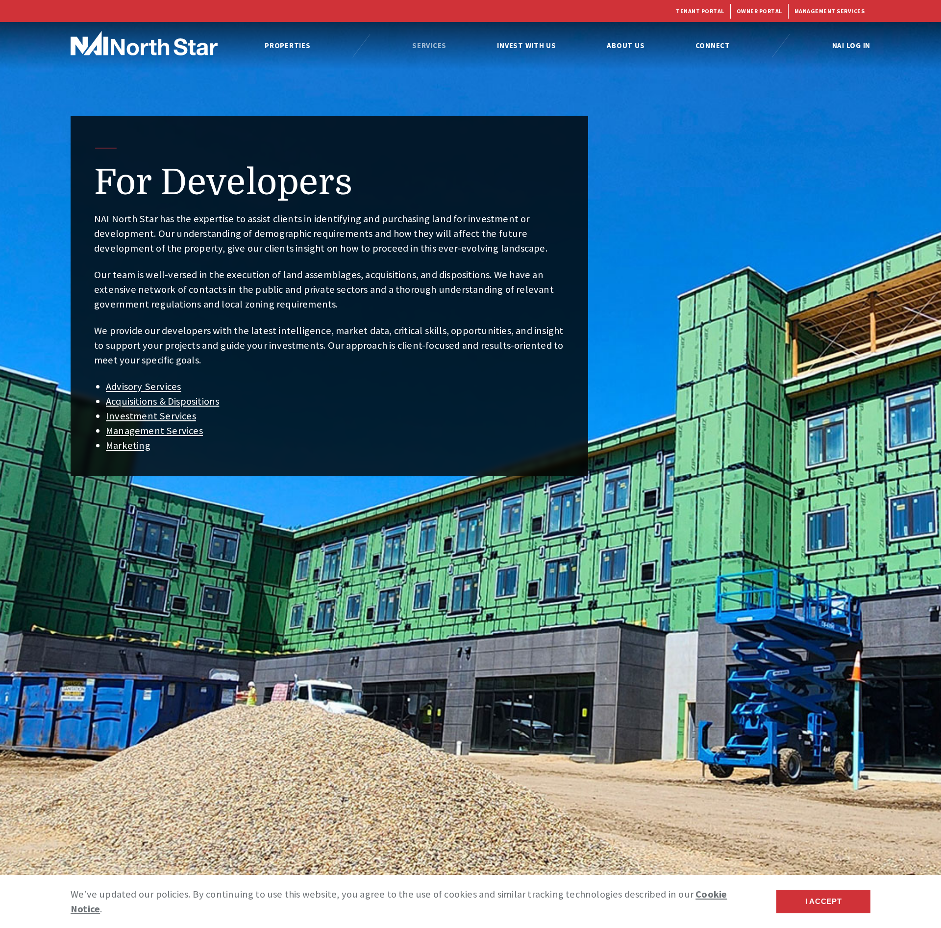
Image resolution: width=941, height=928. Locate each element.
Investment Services (151, 416)
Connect (712, 45)
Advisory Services (143, 386)
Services (429, 45)
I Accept (823, 901)
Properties (288, 45)
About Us (625, 45)
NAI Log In (851, 45)
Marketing (128, 445)
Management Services (829, 11)
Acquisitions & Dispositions (162, 401)
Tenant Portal (700, 11)
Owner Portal (759, 11)
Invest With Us (526, 45)
